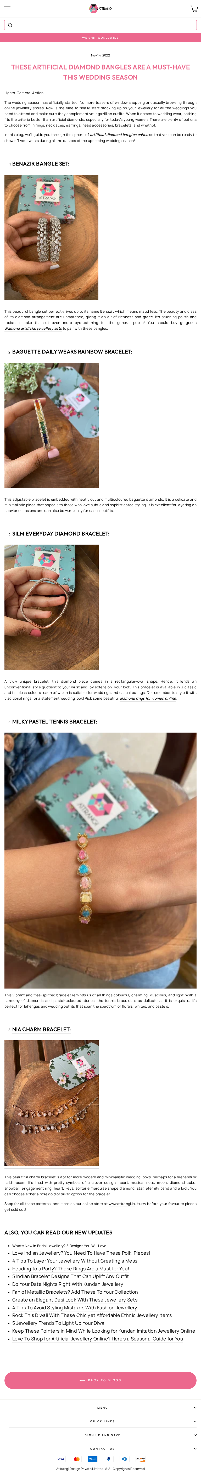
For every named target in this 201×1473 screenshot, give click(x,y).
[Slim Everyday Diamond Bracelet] (51, 609)
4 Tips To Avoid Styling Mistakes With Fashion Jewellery (74, 1307)
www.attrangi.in (122, 1203)
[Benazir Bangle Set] (51, 239)
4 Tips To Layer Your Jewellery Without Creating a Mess (74, 1261)
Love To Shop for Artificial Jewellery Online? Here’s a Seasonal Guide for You (97, 1338)
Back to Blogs (104, 1380)
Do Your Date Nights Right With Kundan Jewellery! (68, 1284)
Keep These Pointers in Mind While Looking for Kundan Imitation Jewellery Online (103, 1331)
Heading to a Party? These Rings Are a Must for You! (70, 1268)
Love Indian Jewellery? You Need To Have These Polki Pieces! (81, 1253)
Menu (102, 1407)
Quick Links (102, 1421)
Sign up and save (103, 1435)
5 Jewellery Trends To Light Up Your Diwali (59, 1323)
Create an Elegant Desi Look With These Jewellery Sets (74, 1300)
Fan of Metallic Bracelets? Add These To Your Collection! (76, 1292)
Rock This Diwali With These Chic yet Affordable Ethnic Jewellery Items (92, 1315)
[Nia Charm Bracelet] (51, 1104)
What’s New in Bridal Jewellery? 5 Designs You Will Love (59, 1245)
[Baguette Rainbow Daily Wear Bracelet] (51, 427)
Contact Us (102, 1449)
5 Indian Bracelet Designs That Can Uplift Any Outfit (70, 1276)
